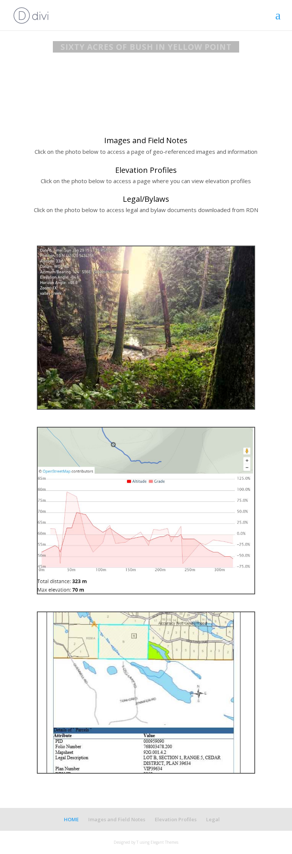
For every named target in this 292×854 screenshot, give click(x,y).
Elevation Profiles (176, 819)
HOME (71, 819)
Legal (213, 819)
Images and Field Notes (116, 819)
